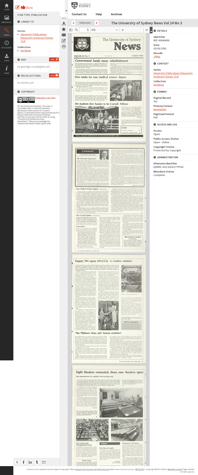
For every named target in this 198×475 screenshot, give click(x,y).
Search (6, 35)
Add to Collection (64, 29)
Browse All (7, 22)
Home (6, 9)
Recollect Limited (175, 469)
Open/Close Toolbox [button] (66, 7)
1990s (157, 56)
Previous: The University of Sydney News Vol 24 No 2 (73, 23)
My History (7, 47)
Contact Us (79, 14)
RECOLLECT (139, 469)
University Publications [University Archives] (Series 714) (36, 38)
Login (6, 60)
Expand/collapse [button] (151, 30)
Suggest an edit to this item (17, 7)
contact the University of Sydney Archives (92, 469)
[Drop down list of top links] (195, 2)
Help (99, 14)
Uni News (25, 50)
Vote (27, 7)
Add (52, 59)
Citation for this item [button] (64, 46)
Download (64, 23)
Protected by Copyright (45, 97)
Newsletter (160, 109)
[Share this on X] (17, 460)
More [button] (6, 73)
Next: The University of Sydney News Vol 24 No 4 (97, 23)
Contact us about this (64, 35)
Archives (116, 14)
